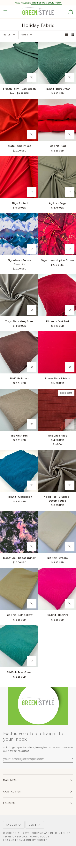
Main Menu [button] (10, 780)
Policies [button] (9, 803)
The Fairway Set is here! (46, 2)
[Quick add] (31, 77)
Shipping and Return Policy (51, 833)
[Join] (69, 758)
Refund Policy (39, 836)
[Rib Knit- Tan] (19, 410)
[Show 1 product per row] (66, 35)
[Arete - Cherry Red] (19, 120)
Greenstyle (14, 833)
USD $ (33, 824)
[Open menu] (9, 11)
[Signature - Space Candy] (19, 532)
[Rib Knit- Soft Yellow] (19, 589)
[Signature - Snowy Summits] (19, 234)
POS (5, 840)
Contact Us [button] (12, 791)
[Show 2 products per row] (73, 35)
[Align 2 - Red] (19, 177)
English (11, 824)
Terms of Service (15, 836)
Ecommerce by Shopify (31, 840)
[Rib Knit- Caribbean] (19, 471)
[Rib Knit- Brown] (19, 352)
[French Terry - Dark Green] (19, 63)
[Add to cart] (69, 77)
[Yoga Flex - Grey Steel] (19, 295)
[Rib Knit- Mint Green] (19, 646)
